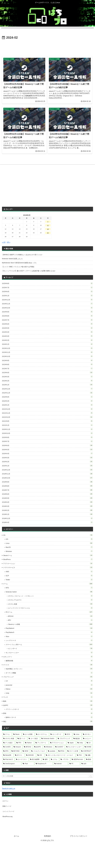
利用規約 (47, 836)
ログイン (5, 801)
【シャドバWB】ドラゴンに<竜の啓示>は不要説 (18, 267)
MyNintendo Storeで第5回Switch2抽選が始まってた (19, 263)
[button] (90, 776)
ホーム (16, 836)
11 (48, 225)
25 (48, 232)
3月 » (8, 242)
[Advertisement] (47, 47)
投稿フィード (6, 806)
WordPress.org (7, 816)
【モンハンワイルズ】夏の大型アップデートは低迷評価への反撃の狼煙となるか (28, 271)
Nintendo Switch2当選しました (12, 259)
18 (48, 229)
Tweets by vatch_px (8, 788)
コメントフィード (8, 811)
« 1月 (4, 242)
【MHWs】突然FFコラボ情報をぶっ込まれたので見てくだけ (22, 255)
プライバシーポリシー (78, 836)
